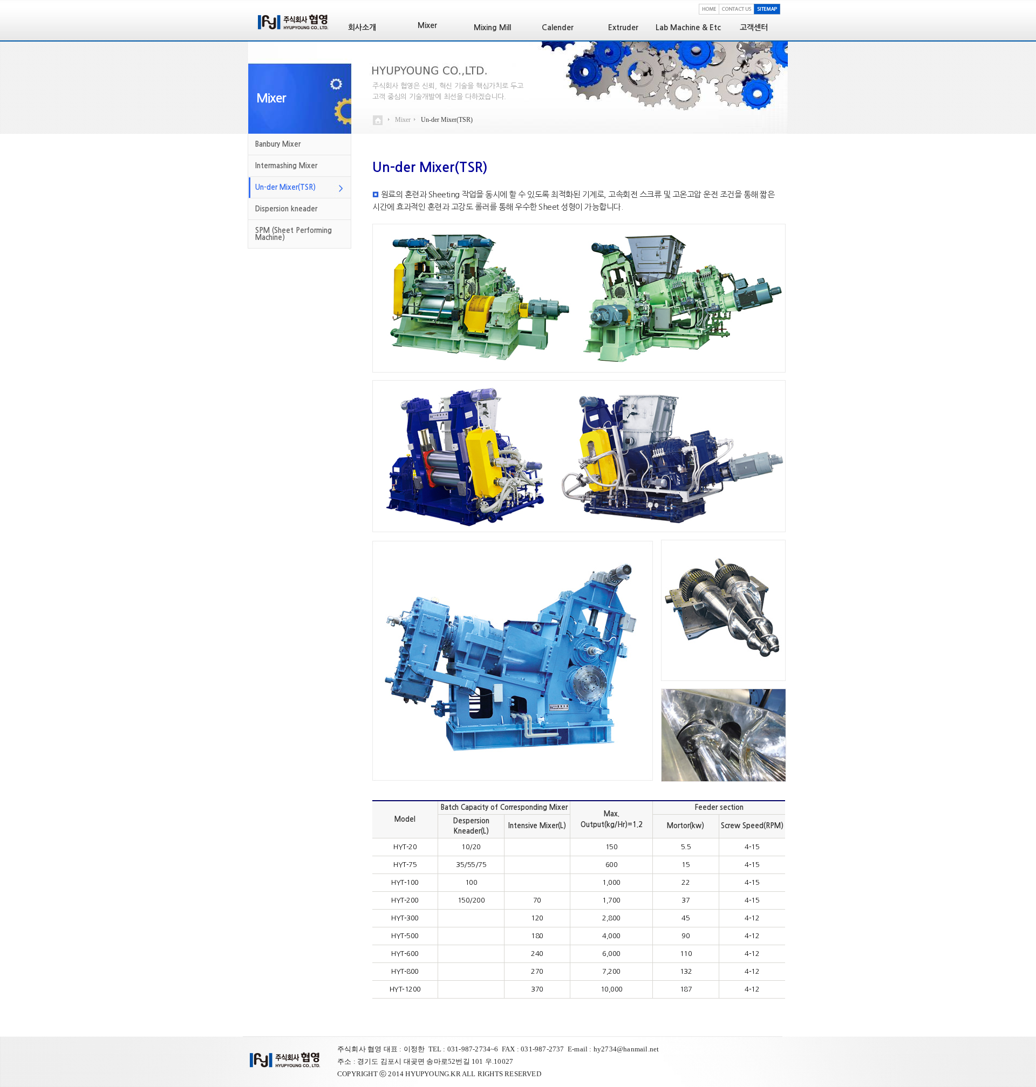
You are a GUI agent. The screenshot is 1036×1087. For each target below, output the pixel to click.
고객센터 (754, 27)
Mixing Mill (492, 27)
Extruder (623, 27)
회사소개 (362, 27)
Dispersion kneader (286, 208)
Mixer (271, 98)
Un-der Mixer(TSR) (285, 187)
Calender (558, 27)
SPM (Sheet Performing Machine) (293, 234)
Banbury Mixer (278, 144)
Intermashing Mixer (286, 165)
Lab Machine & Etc (688, 27)
